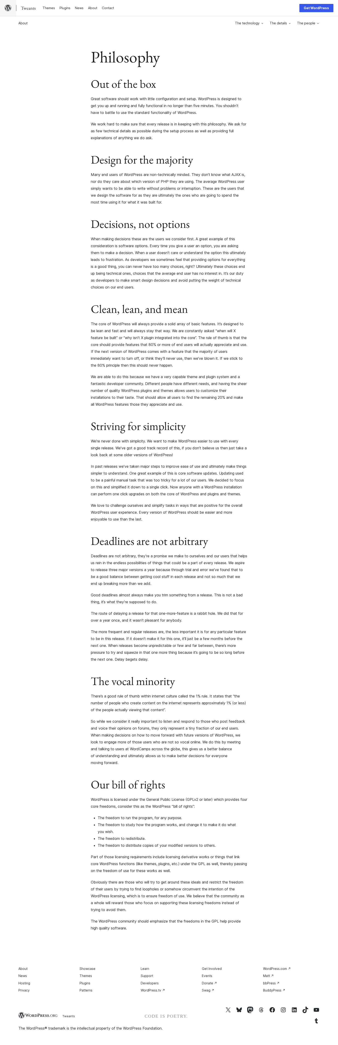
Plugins (85, 983)
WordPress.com (277, 969)
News (22, 976)
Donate (209, 983)
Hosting (24, 983)
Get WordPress (316, 8)
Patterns (86, 990)
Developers (150, 983)
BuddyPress (274, 990)
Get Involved (212, 969)
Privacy (24, 990)
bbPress (271, 983)
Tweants (68, 1016)
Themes (86, 976)
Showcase (87, 969)
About (23, 23)
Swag (208, 990)
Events (207, 976)
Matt (268, 976)
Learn (145, 969)
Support (147, 976)
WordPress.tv (153, 990)
